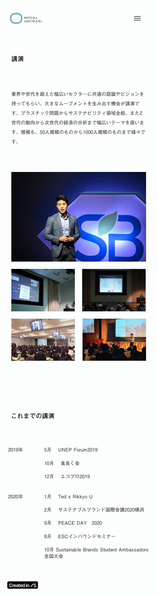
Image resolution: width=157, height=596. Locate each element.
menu (137, 18)
